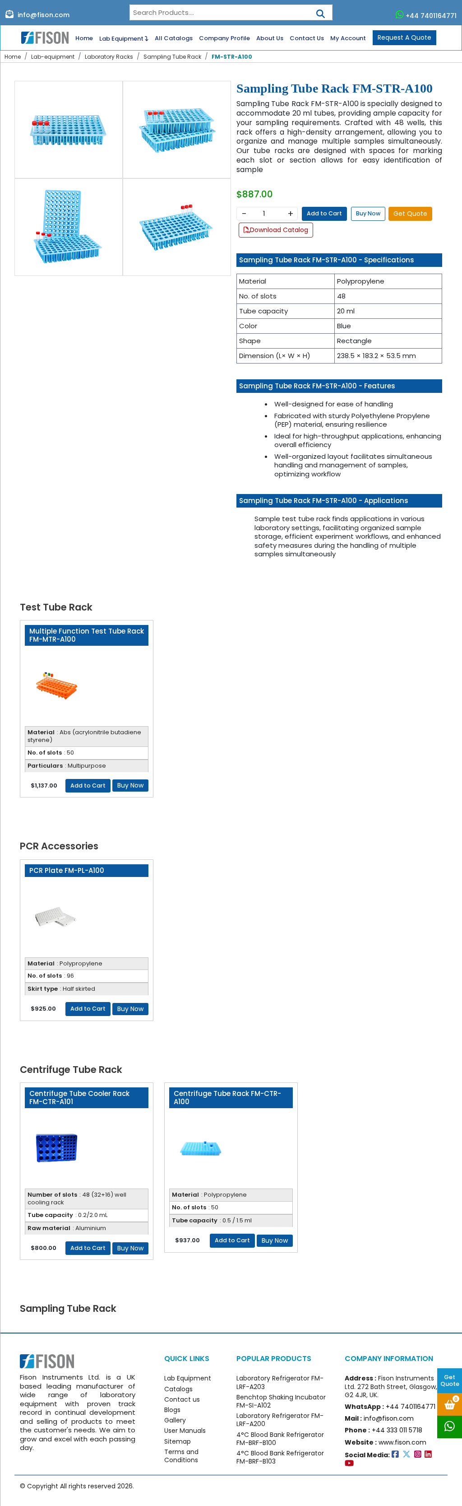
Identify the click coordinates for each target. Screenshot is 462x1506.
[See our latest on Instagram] (419, 1454)
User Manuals (185, 1430)
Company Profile (224, 38)
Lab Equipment (122, 38)
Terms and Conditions (181, 1455)
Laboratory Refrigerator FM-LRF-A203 (279, 1382)
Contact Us (307, 38)
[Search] (320, 11)
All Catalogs (174, 38)
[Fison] (41, 37)
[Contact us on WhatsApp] (449, 1427)
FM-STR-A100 (232, 57)
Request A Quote (404, 37)
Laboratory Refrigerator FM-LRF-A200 (279, 1419)
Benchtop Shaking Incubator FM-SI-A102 (281, 1401)
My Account (348, 38)
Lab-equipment (52, 57)
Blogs (172, 1409)
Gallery (175, 1420)
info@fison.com (42, 14)
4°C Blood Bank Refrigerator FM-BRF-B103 (280, 1457)
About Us (269, 38)
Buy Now (368, 213)
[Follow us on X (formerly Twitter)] (408, 1454)
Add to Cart (324, 213)
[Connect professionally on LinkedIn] (429, 1454)
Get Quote (449, 1380)
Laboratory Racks (109, 57)
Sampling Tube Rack (172, 57)
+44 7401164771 (431, 15)
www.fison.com (402, 1442)
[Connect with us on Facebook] (397, 1454)
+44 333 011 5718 (397, 1430)
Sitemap (177, 1441)
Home (84, 38)
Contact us (182, 1399)
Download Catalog (279, 229)
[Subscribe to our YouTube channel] (350, 1463)
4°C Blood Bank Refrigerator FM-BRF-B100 (280, 1438)
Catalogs (178, 1389)
